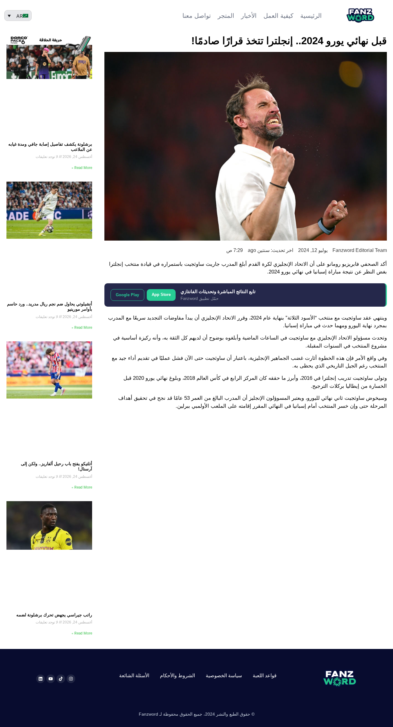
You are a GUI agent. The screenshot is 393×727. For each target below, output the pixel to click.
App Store (161, 294)
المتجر (226, 15)
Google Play (127, 295)
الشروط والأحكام (177, 675)
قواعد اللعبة (265, 675)
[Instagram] (71, 678)
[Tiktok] (60, 678)
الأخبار (249, 15)
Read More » (82, 168)
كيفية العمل (278, 15)
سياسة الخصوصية (224, 675)
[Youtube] (50, 678)
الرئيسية (311, 15)
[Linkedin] (40, 678)
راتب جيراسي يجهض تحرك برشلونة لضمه (54, 614)
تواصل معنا (196, 15)
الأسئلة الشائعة (134, 675)
